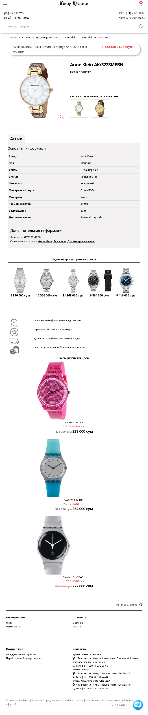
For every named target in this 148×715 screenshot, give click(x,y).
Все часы (59, 241)
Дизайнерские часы (47, 37)
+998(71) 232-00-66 (98, 665)
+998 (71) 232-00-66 (132, 13)
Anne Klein (70, 37)
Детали (16, 138)
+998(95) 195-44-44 (98, 677)
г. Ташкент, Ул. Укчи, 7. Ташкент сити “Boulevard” (103, 673)
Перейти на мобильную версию (24, 658)
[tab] (16, 139)
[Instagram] (140, 604)
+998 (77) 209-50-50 (132, 18)
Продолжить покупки (119, 47)
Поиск (141, 27)
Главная (12, 37)
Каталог (26, 37)
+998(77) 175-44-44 (98, 688)
